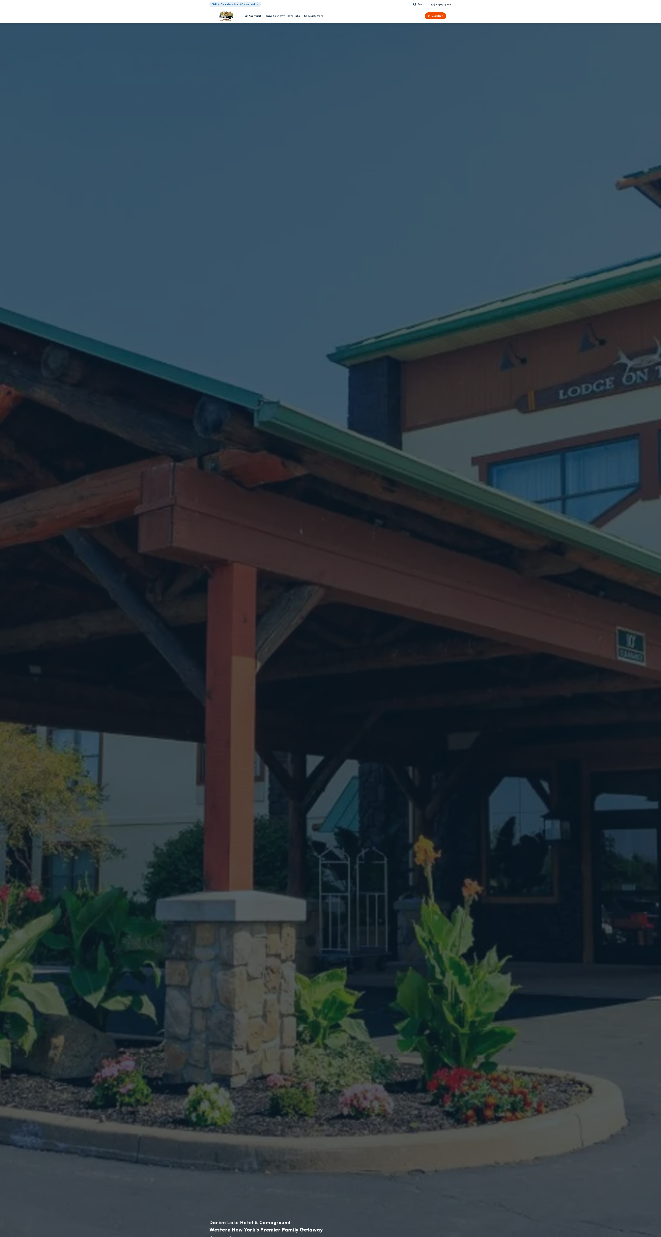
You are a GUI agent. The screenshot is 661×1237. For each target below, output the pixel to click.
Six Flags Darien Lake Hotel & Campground (233, 4)
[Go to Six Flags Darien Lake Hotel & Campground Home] (226, 16)
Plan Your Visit (252, 16)
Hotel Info (293, 16)
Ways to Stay (274, 16)
